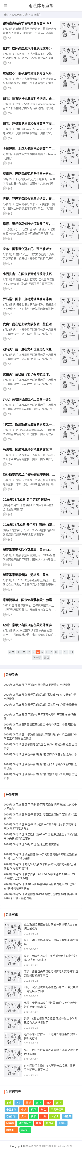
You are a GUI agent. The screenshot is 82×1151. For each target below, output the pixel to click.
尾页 (46, 657)
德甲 (33, 1109)
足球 (8, 1102)
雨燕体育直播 (41, 5)
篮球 (28, 1102)
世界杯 (62, 1123)
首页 (6, 14)
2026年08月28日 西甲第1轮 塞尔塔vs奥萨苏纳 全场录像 (37, 684)
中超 (23, 1109)
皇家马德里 (57, 1109)
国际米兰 (11, 1129)
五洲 (43, 1116)
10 (65, 652)
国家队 (54, 1116)
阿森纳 (10, 1123)
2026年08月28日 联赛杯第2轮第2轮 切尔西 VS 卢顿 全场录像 (40, 704)
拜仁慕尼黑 (25, 1123)
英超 (18, 1102)
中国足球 (11, 1109)
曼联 (33, 1116)
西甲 (38, 1102)
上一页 (21, 652)
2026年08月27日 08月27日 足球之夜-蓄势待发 (31, 844)
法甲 (23, 1116)
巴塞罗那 (11, 1116)
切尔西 (49, 1123)
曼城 (38, 1123)
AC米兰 (25, 1129)
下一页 (37, 657)
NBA (48, 1102)
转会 (43, 1109)
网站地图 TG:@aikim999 (57, 1146)
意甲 (58, 1102)
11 (71, 652)
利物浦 (67, 1116)
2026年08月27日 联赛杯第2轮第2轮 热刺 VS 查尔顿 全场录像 (40, 754)
